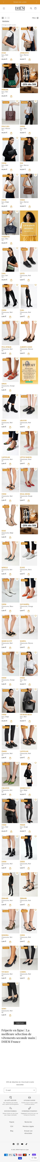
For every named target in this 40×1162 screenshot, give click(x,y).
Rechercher (28, 1122)
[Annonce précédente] (3, 2)
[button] (4, 8)
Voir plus (20, 1023)
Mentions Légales (28, 1126)
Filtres (34, 18)
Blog (11, 1131)
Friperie (11, 1122)
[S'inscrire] (34, 1090)
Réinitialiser (5, 21)
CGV (11, 1126)
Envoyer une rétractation (28, 1132)
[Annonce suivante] (36, 2)
